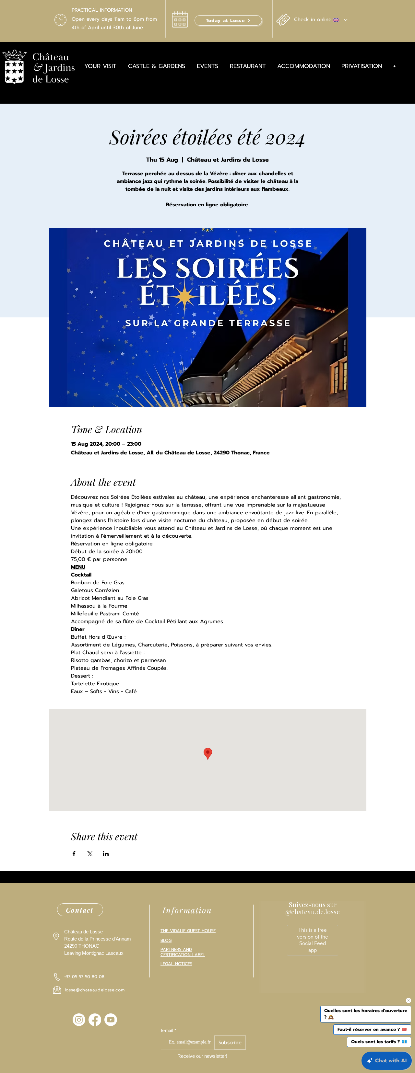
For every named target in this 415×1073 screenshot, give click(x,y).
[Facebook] (95, 1019)
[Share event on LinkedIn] (106, 853)
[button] (228, 20)
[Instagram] (79, 1019)
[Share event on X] (90, 853)
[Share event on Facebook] (74, 853)
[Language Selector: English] (339, 20)
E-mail (167, 1030)
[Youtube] (110, 1019)
